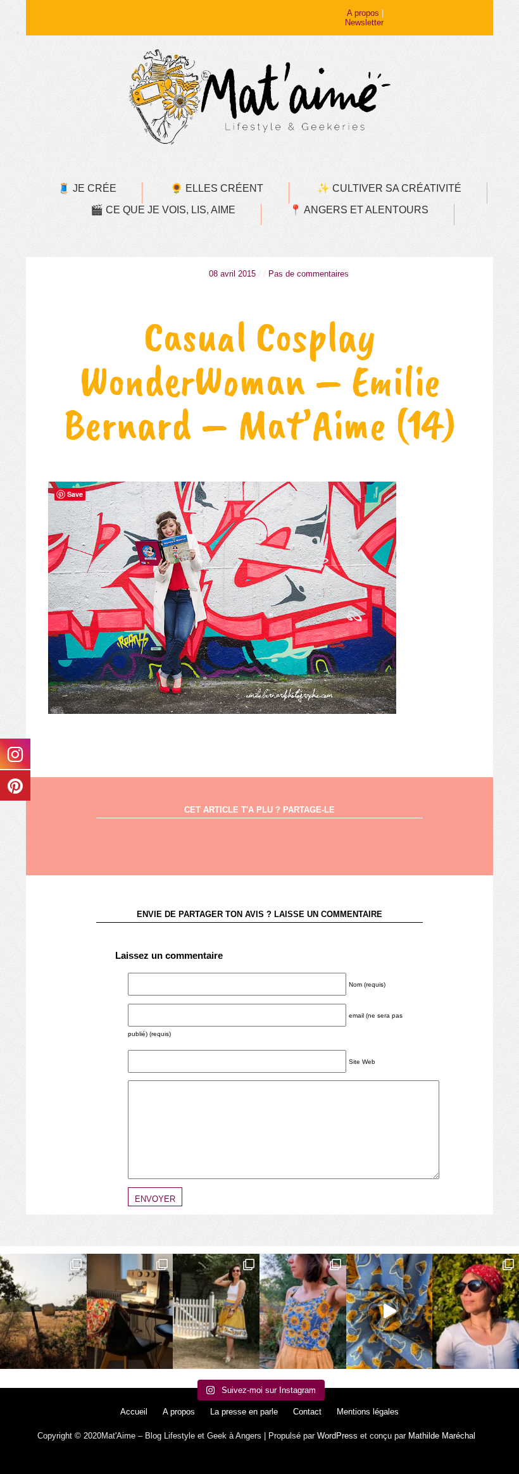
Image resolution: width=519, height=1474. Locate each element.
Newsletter (364, 22)
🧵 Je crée (87, 188)
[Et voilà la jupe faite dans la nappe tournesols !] (216, 1311)
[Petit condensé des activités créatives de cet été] (130, 1311)
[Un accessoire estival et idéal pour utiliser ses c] (475, 1311)
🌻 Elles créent (216, 188)
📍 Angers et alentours (358, 209)
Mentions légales (368, 1411)
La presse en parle (244, 1411)
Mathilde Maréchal (441, 1435)
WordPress (337, 1435)
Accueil (133, 1411)
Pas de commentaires (308, 273)
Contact (307, 1411)
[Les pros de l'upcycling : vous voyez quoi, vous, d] (389, 1311)
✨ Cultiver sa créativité (389, 188)
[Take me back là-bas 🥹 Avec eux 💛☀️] (43, 1311)
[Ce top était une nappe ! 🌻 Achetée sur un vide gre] (303, 1311)
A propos (363, 13)
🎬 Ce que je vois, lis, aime (163, 209)
